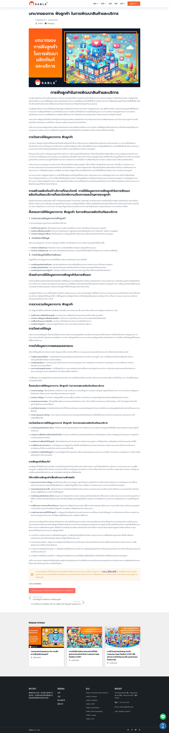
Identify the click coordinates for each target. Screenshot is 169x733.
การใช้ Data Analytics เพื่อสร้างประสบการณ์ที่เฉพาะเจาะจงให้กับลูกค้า (52, 590)
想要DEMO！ (134, 4)
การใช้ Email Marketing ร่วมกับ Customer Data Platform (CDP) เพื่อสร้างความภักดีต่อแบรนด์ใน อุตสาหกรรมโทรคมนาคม (122, 655)
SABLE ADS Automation (94, 711)
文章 (58, 696)
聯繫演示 (60, 704)
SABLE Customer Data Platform (97, 693)
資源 (102, 4)
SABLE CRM (90, 704)
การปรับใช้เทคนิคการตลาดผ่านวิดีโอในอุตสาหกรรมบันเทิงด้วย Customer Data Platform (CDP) (84, 654)
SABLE (40, 23)
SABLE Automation (92, 708)
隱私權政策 (61, 700)
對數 (116, 4)
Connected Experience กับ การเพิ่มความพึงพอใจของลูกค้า (44, 652)
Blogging (50, 23)
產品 (94, 4)
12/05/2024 (53, 20)
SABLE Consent (91, 696)
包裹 (58, 693)
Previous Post (47, 598)
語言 (121, 4)
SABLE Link (90, 719)
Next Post (56, 603)
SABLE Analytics (92, 700)
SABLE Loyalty (91, 715)
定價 (110, 4)
